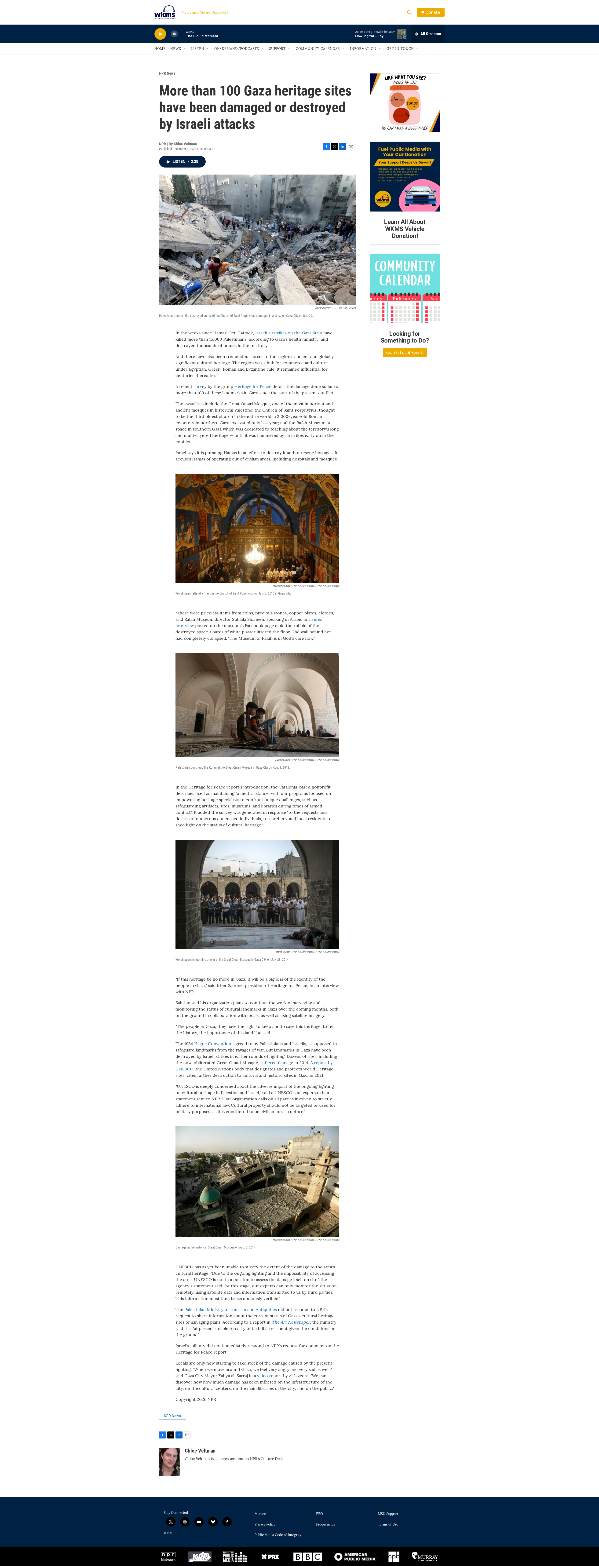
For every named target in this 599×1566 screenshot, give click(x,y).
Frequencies (325, 1524)
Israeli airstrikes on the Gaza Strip (288, 333)
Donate (432, 12)
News (175, 49)
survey (200, 386)
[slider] (182, 33)
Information (363, 49)
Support (277, 49)
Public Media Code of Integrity (278, 1535)
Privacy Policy (265, 1524)
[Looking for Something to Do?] (405, 288)
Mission (260, 1514)
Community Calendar (318, 49)
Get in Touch (400, 49)
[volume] (174, 34)
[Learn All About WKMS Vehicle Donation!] (405, 177)
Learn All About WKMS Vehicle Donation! (405, 228)
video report (269, 1375)
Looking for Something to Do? (405, 337)
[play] (160, 34)
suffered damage (276, 1062)
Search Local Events (404, 352)
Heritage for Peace (252, 386)
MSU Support (388, 1514)
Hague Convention (212, 1043)
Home (160, 49)
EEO (319, 1514)
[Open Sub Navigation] (184, 49)
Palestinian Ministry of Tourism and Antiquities (230, 1309)
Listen (197, 49)
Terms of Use (388, 1524)
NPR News (167, 73)
